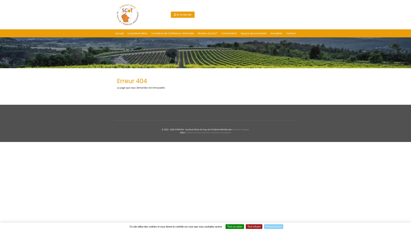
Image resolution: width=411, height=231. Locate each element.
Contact (291, 33)
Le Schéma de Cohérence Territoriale (172, 33)
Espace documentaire (254, 33)
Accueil (119, 33)
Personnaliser (274, 226)
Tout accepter (234, 226)
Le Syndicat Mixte (137, 33)
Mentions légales (241, 129)
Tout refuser (254, 226)
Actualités (276, 33)
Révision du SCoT (208, 33)
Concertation (229, 33)
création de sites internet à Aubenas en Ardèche (208, 132)
